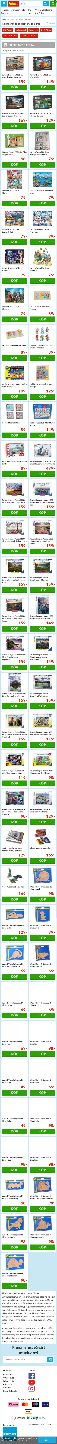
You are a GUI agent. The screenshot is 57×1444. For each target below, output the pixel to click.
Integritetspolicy (10, 1391)
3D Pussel (7, 30)
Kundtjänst (8, 1374)
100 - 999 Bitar (10, 35)
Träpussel (33, 30)
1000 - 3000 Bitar (29, 35)
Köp (15, 87)
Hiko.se (5, 19)
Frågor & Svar (9, 1381)
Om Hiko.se (8, 1377)
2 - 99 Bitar (46, 30)
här (16, 1440)
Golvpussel (21, 30)
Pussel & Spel (17, 19)
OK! (47, 1440)
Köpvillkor (8, 1384)
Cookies (7, 1387)
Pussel (28, 19)
